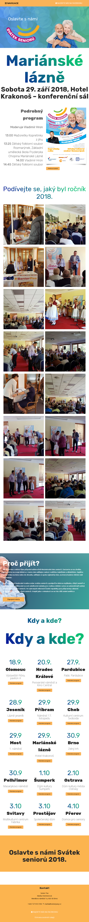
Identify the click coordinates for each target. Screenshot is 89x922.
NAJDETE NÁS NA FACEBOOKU (69, 3)
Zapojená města (13, 599)
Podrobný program (15, 683)
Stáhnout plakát (53, 168)
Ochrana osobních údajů (44, 917)
